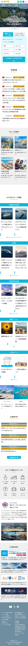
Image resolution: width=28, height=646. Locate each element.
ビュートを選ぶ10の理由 (7, 612)
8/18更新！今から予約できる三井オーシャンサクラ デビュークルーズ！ (13, 81)
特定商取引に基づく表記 (20, 626)
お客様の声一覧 (13, 457)
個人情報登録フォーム (19, 612)
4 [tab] (14, 28)
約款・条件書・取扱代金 (20, 624)
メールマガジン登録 (6, 624)
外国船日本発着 (3, 5)
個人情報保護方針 (19, 614)
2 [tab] (11, 28)
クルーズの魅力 (5, 614)
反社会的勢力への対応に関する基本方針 (20, 630)
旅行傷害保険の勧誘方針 (20, 628)
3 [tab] (13, 28)
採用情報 (17, 622)
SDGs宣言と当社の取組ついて (21, 618)
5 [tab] (16, 28)
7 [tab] (15, 237)
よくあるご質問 (5, 619)
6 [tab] (18, 28)
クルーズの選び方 (6, 616)
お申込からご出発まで (6, 617)
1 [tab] (9, 28)
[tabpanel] (14, 17)
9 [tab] (18, 237)
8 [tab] (16, 237)
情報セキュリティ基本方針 (20, 616)
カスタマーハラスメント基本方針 (20, 634)
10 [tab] (19, 237)
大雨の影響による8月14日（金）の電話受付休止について (13, 119)
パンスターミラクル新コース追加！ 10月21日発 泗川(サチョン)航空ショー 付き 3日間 (13, 90)
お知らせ (4, 621)
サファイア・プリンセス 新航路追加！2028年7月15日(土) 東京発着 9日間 (14, 110)
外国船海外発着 (16, 5)
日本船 (9, 5)
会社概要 (17, 621)
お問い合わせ (5, 622)
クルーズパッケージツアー (23, 5)
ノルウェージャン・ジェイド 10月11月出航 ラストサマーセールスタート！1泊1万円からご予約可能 (13, 100)
